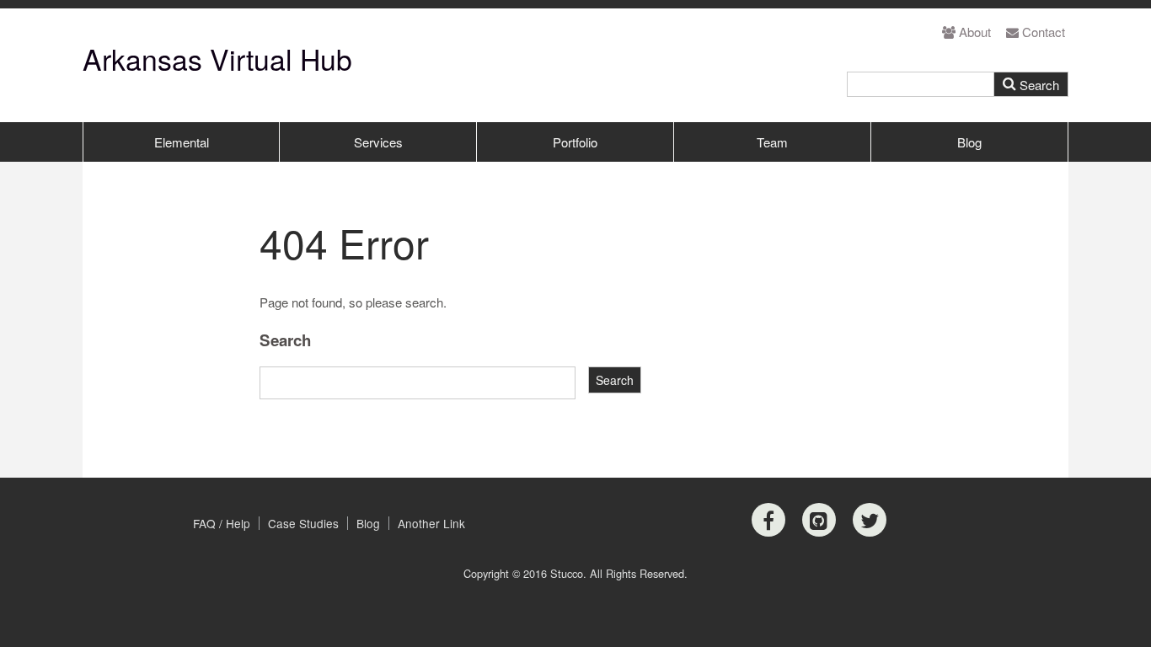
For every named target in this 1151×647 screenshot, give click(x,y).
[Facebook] (768, 520)
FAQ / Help (221, 523)
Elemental (181, 142)
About (975, 31)
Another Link (431, 523)
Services (378, 142)
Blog (969, 142)
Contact (1043, 31)
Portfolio (575, 142)
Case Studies (303, 523)
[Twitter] (869, 520)
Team (772, 142)
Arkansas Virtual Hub (217, 58)
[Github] (819, 520)
